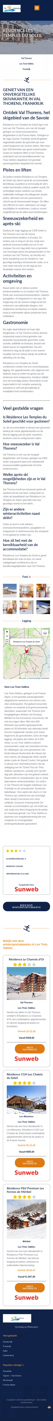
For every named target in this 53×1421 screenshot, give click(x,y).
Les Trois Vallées (19, 687)
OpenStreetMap (34, 678)
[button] (36, 7)
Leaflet (23, 678)
